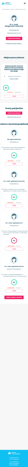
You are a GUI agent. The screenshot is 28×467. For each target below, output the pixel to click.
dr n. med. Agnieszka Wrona (14, 266)
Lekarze (12, 9)
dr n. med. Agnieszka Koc (14, 223)
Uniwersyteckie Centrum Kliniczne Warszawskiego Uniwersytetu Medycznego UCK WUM (14, 68)
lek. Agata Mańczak (14, 139)
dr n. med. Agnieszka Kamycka (14, 181)
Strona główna (6, 9)
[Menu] (24, 3)
